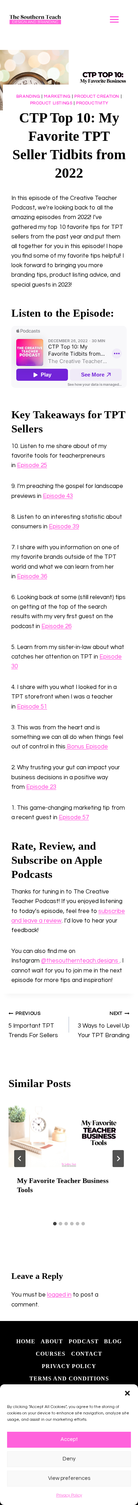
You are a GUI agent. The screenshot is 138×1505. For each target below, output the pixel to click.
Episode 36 (32, 576)
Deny (69, 1458)
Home (25, 1341)
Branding (28, 96)
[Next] (118, 1158)
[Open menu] (118, 19)
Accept (69, 1439)
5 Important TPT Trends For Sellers (33, 1025)
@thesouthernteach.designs (80, 961)
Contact (86, 1354)
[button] (127, 1393)
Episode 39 (64, 526)
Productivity (92, 103)
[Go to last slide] (19, 1158)
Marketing (57, 96)
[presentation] (69, 1133)
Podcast (84, 1341)
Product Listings (51, 103)
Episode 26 (56, 626)
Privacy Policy (69, 1495)
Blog (113, 1341)
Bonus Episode (86, 746)
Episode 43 (58, 496)
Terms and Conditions (69, 1378)
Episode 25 (32, 465)
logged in (59, 1295)
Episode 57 (74, 817)
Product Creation (96, 96)
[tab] (55, 1223)
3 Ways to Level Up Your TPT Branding (104, 1025)
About (52, 1341)
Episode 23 (41, 787)
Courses (50, 1354)
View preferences (69, 1478)
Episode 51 (32, 706)
